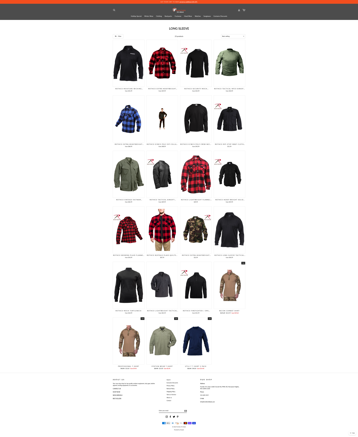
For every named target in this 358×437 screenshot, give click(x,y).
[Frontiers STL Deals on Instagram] (167, 417)
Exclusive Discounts (220, 16)
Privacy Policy (170, 385)
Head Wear (188, 16)
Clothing (159, 16)
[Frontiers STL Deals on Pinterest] (177, 417)
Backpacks (168, 16)
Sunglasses (207, 16)
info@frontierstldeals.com (207, 402)
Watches (198, 16)
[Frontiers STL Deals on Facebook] (170, 417)
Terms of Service (171, 394)
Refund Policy (171, 388)
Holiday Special (136, 16)
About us (169, 397)
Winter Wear (148, 16)
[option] (179, 2)
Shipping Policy (171, 391)
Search (169, 380)
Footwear (178, 16)
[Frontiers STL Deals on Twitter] (174, 417)
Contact (169, 400)
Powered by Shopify (179, 429)
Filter (119, 36)
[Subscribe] (185, 411)
